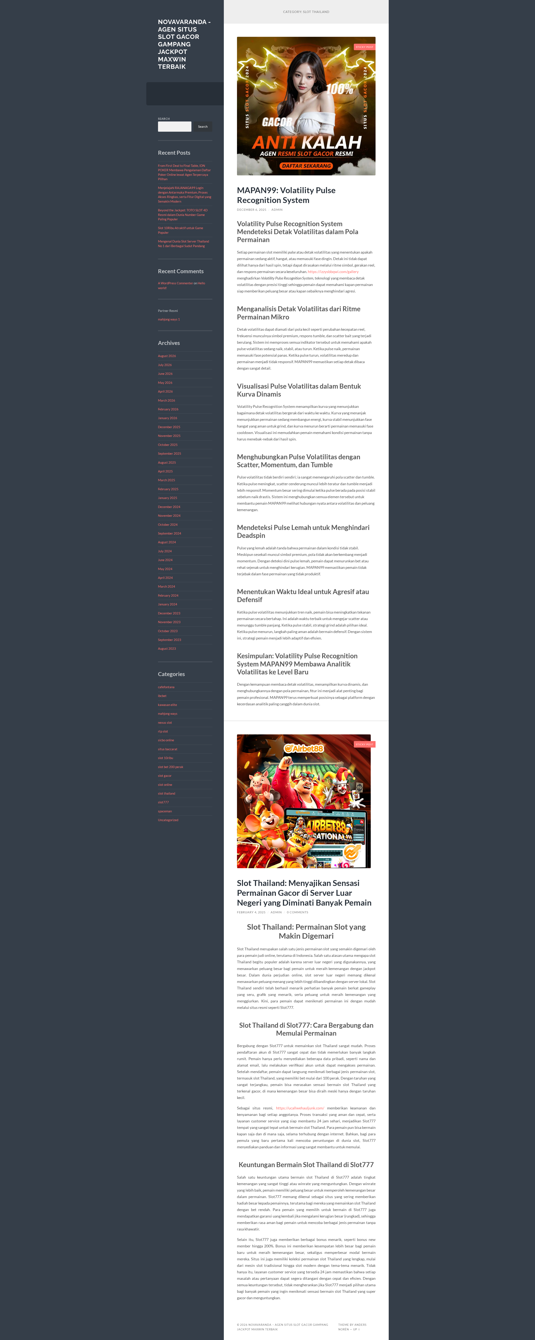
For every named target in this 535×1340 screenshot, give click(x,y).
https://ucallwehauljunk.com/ (300, 1108)
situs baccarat (167, 749)
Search (164, 118)
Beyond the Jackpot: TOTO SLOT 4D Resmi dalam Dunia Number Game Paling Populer (183, 214)
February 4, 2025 (251, 912)
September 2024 (169, 533)
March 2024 (166, 586)
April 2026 (165, 391)
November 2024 (169, 515)
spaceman (165, 811)
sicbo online (166, 740)
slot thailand (166, 793)
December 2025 (169, 427)
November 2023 (169, 622)
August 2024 (167, 542)
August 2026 (167, 356)
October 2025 (168, 445)
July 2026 (165, 365)
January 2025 (167, 498)
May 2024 (165, 569)
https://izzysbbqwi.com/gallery (333, 271)
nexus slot (165, 722)
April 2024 (165, 577)
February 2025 (168, 489)
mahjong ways (167, 713)
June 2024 (165, 560)
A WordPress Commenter (175, 283)
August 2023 (167, 648)
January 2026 (167, 418)
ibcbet (162, 696)
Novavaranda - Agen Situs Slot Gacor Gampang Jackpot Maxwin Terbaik (184, 44)
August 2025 (167, 462)
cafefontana (166, 687)
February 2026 (168, 409)
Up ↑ (356, 1329)
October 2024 (168, 524)
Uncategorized (168, 820)
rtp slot (163, 731)
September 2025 (169, 453)
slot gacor (165, 775)
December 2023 (169, 613)
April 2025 (165, 471)
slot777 (163, 802)
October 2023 (168, 631)
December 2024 (169, 507)
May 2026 (165, 382)
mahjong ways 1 (169, 319)
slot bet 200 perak (170, 767)
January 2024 (167, 604)
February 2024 (168, 595)
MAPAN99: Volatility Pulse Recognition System (286, 195)
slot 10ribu (165, 758)
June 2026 (165, 373)
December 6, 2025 (251, 209)
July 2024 (165, 551)
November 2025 (169, 436)
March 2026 (166, 400)
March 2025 (166, 480)
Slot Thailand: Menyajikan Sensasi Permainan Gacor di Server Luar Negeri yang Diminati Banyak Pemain (304, 892)
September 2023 (169, 640)
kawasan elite (167, 705)
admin (277, 209)
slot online (165, 784)
